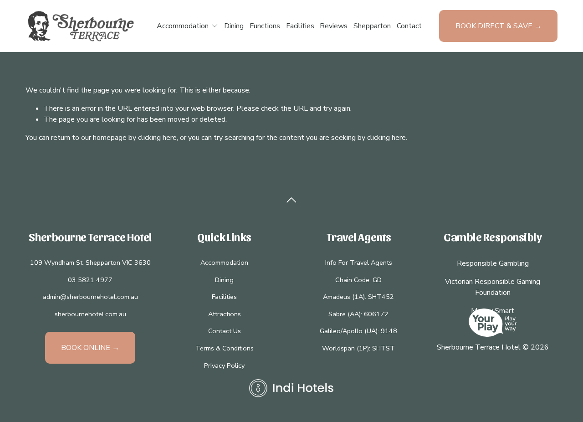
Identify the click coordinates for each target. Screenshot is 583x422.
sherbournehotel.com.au (90, 314)
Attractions (224, 314)
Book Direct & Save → (498, 26)
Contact (409, 26)
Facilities (300, 26)
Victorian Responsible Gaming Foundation (492, 287)
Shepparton (372, 26)
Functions (265, 26)
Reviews (334, 26)
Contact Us (224, 330)
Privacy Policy (224, 365)
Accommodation (224, 262)
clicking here (157, 138)
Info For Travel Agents (358, 262)
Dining (234, 26)
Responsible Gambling (493, 263)
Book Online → (90, 348)
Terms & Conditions (224, 348)
